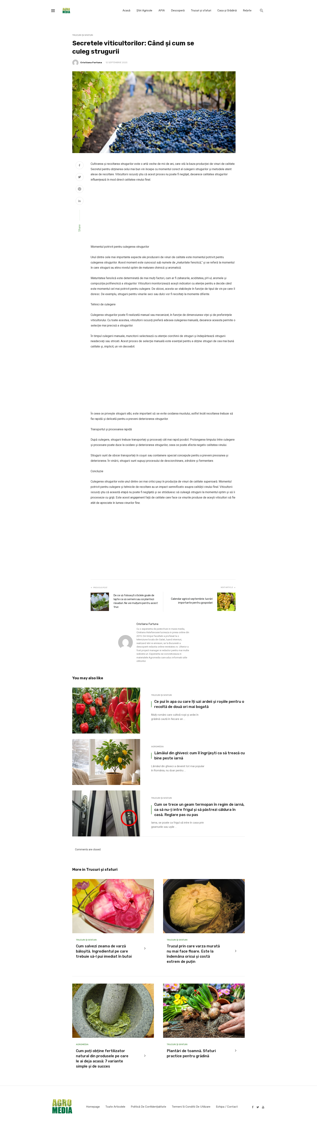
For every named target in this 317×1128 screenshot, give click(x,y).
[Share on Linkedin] (79, 201)
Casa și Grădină (227, 10)
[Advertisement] (163, 213)
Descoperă (178, 10)
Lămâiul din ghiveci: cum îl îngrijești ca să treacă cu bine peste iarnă (199, 755)
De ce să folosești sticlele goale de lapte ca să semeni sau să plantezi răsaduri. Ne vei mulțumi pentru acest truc (136, 601)
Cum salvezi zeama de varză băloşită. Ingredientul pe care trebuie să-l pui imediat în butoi (104, 951)
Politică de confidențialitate (148, 1106)
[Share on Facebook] (79, 165)
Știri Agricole (144, 10)
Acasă (126, 10)
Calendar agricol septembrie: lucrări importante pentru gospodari (192, 600)
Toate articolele (115, 1106)
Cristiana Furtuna (91, 62)
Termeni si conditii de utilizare (191, 1106)
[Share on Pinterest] (79, 189)
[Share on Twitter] (79, 177)
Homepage (93, 1106)
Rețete (247, 10)
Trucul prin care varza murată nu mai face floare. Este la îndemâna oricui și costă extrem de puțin (193, 954)
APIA (161, 10)
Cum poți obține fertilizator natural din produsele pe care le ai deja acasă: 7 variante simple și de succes (102, 1058)
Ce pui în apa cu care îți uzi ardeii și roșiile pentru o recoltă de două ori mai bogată (199, 704)
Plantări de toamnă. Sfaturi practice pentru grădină (191, 1053)
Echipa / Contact (227, 1106)
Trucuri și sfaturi (201, 10)
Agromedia (157, 746)
